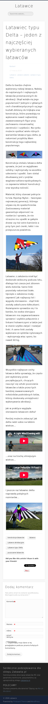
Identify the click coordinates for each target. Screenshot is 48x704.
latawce (32, 537)
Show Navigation (38, 23)
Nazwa (11, 625)
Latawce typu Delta (15, 548)
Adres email (11, 633)
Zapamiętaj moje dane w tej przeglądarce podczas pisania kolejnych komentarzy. (21, 645)
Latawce (24, 5)
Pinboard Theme (20, 701)
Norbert (12, 66)
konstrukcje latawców (16, 537)
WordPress (35, 701)
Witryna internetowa (11, 639)
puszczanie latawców (16, 553)
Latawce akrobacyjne (16, 543)
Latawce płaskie (23, 75)
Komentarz (11, 602)
